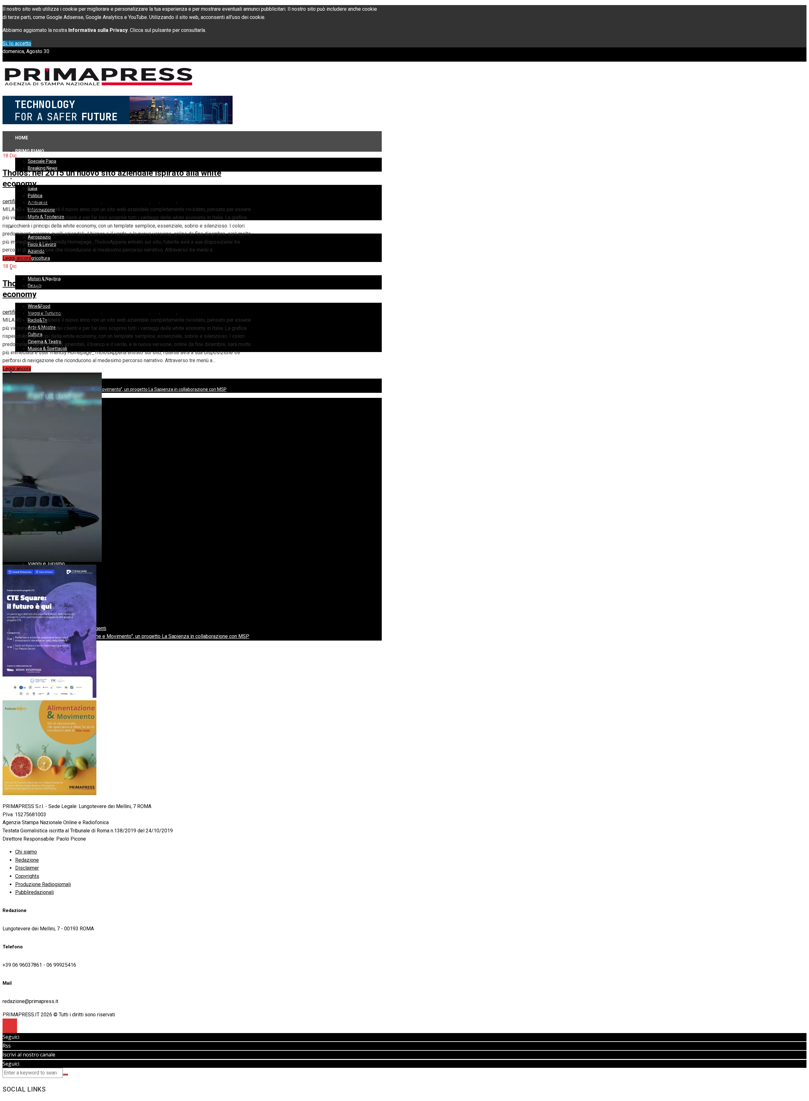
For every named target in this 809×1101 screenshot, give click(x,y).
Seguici (11, 1036)
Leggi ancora (17, 258)
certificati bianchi (21, 201)
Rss (7, 1045)
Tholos (168, 201)
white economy (195, 201)
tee (155, 201)
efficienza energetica (126, 201)
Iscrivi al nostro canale (29, 1054)
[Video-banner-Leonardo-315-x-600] (52, 560)
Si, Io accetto (17, 43)
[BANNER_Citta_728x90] (118, 122)
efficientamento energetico (71, 201)
